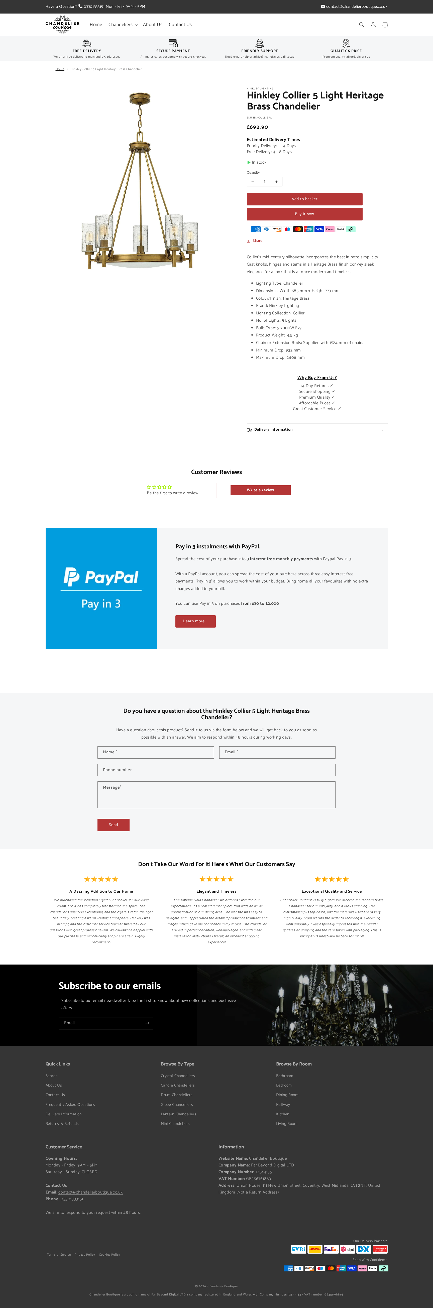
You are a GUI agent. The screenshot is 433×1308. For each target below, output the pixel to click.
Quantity (253, 172)
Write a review (260, 490)
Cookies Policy (109, 1254)
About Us (54, 1085)
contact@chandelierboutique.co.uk (356, 6)
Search (52, 1076)
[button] (122, 25)
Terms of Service (59, 1254)
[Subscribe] (147, 1023)
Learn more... (195, 621)
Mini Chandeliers (175, 1124)
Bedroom (284, 1085)
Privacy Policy (85, 1254)
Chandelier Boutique (222, 1286)
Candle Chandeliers (178, 1085)
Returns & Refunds (62, 1124)
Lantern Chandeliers (178, 1114)
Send (113, 825)
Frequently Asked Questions (70, 1105)
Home (60, 69)
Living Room (287, 1124)
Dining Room (287, 1095)
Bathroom (284, 1076)
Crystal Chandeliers (178, 1076)
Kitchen (282, 1114)
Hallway (283, 1105)
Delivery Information (64, 1114)
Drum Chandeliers (177, 1095)
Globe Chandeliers (177, 1105)
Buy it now (304, 214)
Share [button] (257, 241)
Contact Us (55, 1095)
